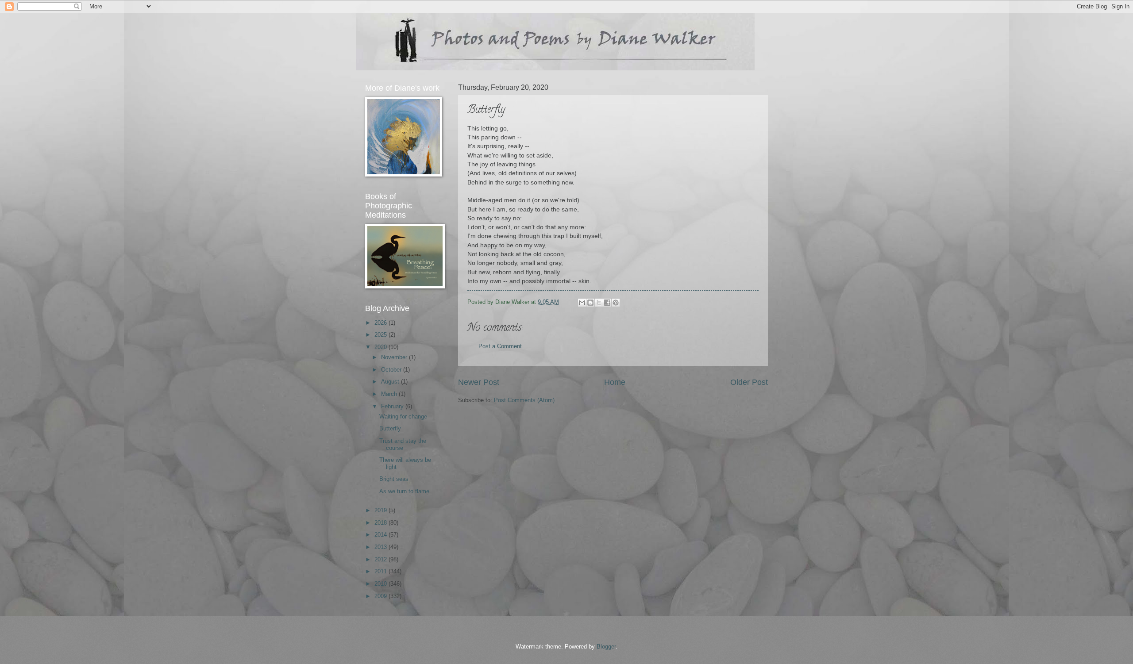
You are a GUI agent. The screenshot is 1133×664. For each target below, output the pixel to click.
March (390, 394)
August (391, 381)
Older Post (749, 382)
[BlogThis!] (590, 302)
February (393, 406)
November (395, 357)
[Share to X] (598, 302)
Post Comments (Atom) (524, 400)
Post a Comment (500, 346)
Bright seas (393, 479)
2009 (381, 596)
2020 (381, 347)
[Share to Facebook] (607, 302)
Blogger (606, 646)
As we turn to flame (404, 491)
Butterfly (390, 428)
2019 (381, 510)
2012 (381, 559)
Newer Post (478, 382)
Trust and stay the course (402, 444)
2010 (381, 583)
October (392, 369)
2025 (381, 334)
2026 (381, 322)
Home (614, 382)
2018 (381, 522)
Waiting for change (403, 416)
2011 (381, 571)
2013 (381, 547)
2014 (381, 534)
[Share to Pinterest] (615, 302)
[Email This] (582, 302)
